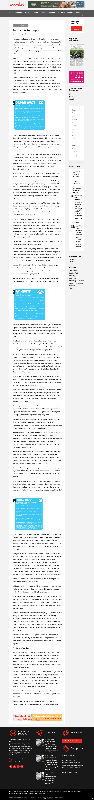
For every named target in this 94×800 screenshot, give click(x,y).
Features (27, 12)
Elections (72, 760)
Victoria (74, 122)
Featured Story (67, 763)
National (74, 119)
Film (73, 135)
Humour (52, 12)
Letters (74, 129)
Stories (24, 26)
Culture (36, 12)
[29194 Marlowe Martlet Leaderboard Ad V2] (56, 7)
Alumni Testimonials (69, 755)
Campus (44, 12)
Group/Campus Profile (69, 765)
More (78, 12)
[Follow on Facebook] (10, 766)
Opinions (18, 12)
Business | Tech (67, 758)
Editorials (74, 126)
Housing (74, 155)
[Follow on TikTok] (21, 766)
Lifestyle (74, 152)
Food (73, 139)
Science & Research (68, 770)
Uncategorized (67, 772)
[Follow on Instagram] (14, 766)
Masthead (70, 12)
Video (75, 772)
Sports (74, 148)
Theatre (74, 145)
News (11, 12)
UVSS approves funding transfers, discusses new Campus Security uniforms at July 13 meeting (50, 779)
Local (73, 116)
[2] (37, 720)
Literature (75, 142)
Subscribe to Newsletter (76, 28)
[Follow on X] (18, 766)
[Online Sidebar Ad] (76, 83)
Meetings (61, 12)
